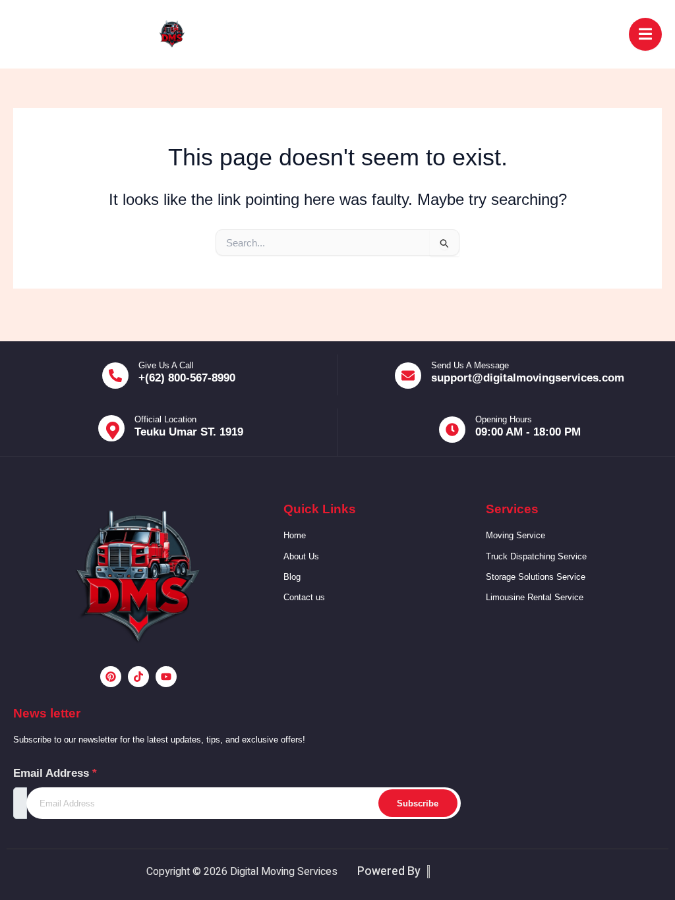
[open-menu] (645, 34)
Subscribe (417, 803)
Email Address (55, 773)
